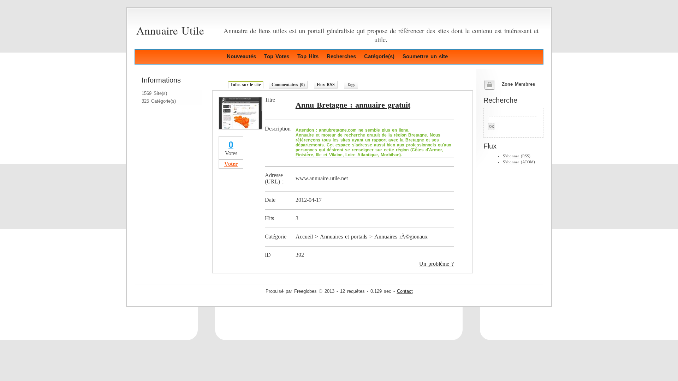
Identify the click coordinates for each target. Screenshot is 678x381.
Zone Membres (518, 84)
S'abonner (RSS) (516, 156)
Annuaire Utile (170, 30)
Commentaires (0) (288, 84)
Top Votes (276, 56)
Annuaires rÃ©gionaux (401, 237)
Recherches (341, 56)
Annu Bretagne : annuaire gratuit (353, 105)
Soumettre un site (425, 56)
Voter (231, 164)
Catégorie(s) (379, 56)
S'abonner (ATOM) (519, 162)
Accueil (304, 237)
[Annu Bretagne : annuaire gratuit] (240, 128)
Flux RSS (326, 84)
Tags (351, 84)
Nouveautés (241, 56)
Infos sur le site (246, 84)
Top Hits (308, 56)
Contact (405, 291)
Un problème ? (436, 264)
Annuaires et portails (343, 237)
